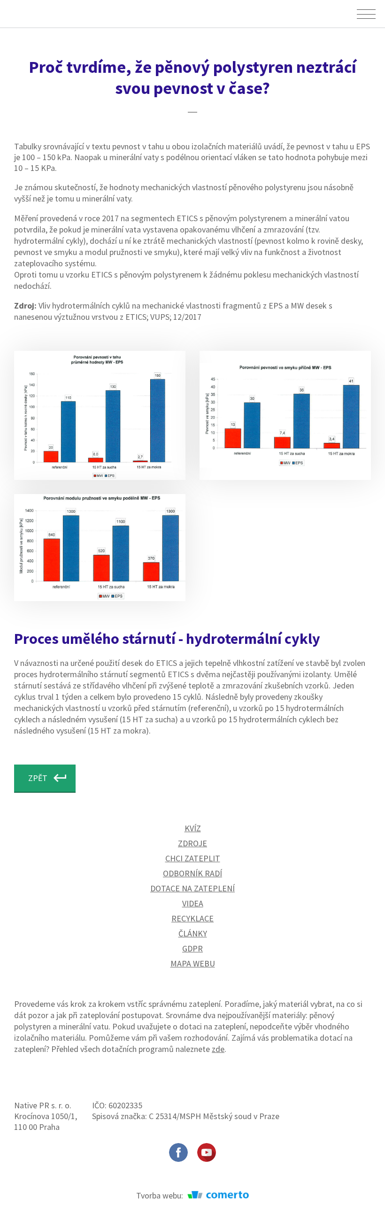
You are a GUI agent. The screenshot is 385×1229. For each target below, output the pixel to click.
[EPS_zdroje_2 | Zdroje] (99, 415)
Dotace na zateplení (192, 888)
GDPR (192, 948)
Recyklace (192, 918)
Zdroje (192, 843)
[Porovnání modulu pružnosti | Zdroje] (99, 547)
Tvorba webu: (160, 1195)
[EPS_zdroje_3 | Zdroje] (285, 415)
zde (218, 1048)
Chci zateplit (192, 858)
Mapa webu (192, 963)
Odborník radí (192, 873)
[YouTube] (206, 1152)
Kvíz (193, 828)
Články (192, 933)
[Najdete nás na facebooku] (178, 1152)
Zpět (37, 778)
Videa (192, 903)
